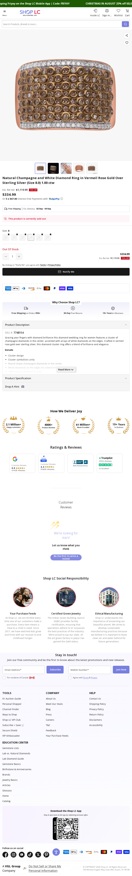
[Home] (33, 13)
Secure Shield (9, 730)
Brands (6, 774)
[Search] (125, 24)
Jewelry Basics (10, 779)
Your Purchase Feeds (57, 735)
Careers (50, 719)
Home (5, 795)
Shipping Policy (97, 703)
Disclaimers (95, 719)
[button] (61, 198)
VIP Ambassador (11, 735)
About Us (51, 698)
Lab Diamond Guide (13, 758)
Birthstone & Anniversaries (16, 769)
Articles (6, 785)
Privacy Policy (96, 709)
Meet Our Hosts (54, 703)
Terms (86, 677)
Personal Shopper (12, 703)
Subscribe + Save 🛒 (13, 725)
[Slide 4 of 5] (79, 168)
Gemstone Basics (11, 763)
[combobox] (62, 24)
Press (49, 714)
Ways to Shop (9, 714)
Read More (64, 369)
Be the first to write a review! (66, 557)
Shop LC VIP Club (11, 719)
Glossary (7, 790)
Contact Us (95, 698)
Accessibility (96, 725)
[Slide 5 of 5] (92, 168)
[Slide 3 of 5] (66, 168)
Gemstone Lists (10, 748)
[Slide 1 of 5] (40, 168)
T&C (48, 725)
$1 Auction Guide (11, 698)
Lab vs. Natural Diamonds (16, 753)
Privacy (94, 677)
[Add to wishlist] (127, 42)
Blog (48, 709)
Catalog (6, 801)
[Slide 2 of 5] (53, 168)
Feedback (51, 730)
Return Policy (96, 714)
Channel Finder (10, 709)
